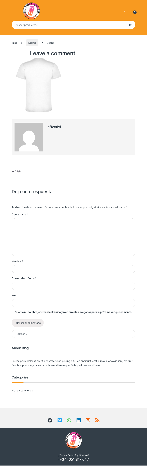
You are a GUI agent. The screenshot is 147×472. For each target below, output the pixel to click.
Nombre (17, 261)
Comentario (20, 214)
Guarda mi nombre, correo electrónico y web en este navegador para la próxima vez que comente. (73, 312)
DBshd (32, 42)
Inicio (15, 42)
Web (14, 295)
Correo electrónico (24, 278)
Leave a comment (52, 53)
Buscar (130, 25)
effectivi (54, 127)
